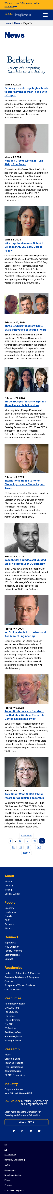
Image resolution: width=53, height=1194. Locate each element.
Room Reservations (15, 1003)
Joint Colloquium (13, 1071)
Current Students (13, 989)
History (8, 881)
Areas (8, 1054)
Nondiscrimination (13, 1175)
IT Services (10, 1028)
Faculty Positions (13, 950)
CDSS (7, 1165)
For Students (11, 1011)
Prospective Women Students (20, 985)
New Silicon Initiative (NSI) (18, 1093)
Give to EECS (26, 1122)
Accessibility (10, 1170)
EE (6, 1144)
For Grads (10, 1016)
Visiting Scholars (13, 1040)
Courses (9, 981)
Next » (27, 852)
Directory (9, 908)
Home (8, 23)
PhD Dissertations (14, 1067)
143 (39, 847)
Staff (7, 920)
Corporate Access (14, 1089)
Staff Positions (12, 954)
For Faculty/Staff (13, 1036)
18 (34, 840)
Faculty (8, 916)
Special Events (12, 893)
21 (21, 847)
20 (13, 847)
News (17, 23)
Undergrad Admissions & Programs (22, 973)
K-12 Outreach (12, 946)
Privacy (8, 1180)
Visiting (8, 889)
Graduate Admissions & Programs (22, 977)
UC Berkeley (10, 1154)
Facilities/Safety (13, 1032)
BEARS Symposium (15, 1075)
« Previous (27, 835)
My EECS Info (12, 1007)
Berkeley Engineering (15, 1160)
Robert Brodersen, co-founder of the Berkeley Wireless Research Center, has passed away (24, 715)
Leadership (10, 912)
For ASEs (9, 1024)
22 (28, 847)
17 (27, 840)
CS (6, 1149)
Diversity (9, 885)
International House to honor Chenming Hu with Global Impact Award (25, 484)
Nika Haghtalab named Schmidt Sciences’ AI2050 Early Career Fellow (24, 247)
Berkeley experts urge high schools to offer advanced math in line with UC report (26, 92)
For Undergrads (12, 1020)
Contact (9, 958)
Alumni (8, 928)
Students (9, 924)
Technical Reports (14, 1062)
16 (20, 840)
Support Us (10, 942)
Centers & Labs (12, 1058)
